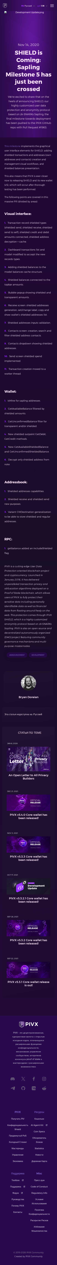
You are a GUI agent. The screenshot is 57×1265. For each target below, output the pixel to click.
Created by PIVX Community (28, 1256)
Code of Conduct (39, 1186)
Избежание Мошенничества (39, 1228)
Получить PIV (17, 1118)
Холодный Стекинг (18, 1142)
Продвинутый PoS (17, 1135)
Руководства (18, 1199)
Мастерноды (18, 1148)
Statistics (39, 1148)
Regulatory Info (39, 1193)
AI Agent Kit (37, 1125)
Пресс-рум (39, 1180)
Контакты (17, 1212)
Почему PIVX (17, 1205)
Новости (39, 1154)
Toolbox (16, 1180)
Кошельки (39, 1118)
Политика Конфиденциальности (39, 1212)
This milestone (12, 146)
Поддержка (15, 1186)
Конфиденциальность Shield (17, 1127)
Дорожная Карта (39, 1161)
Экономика (18, 1161)
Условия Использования (39, 1201)
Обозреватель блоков (39, 1140)
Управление (17, 1154)
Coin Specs (39, 1131)
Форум (15, 1193)
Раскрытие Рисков (39, 1220)
